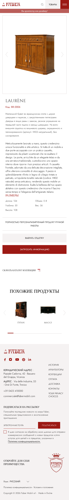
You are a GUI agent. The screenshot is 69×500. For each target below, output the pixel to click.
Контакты (53, 388)
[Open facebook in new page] (5, 360)
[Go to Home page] (11, 4)
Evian (21, 322)
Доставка (54, 384)
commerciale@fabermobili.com (19, 396)
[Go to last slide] (6, 54)
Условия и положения (43, 487)
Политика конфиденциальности (18, 487)
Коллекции (55, 374)
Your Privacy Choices (55, 395)
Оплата (52, 379)
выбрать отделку (34, 238)
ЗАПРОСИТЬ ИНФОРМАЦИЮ (34, 249)
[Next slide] (62, 54)
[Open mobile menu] (64, 4)
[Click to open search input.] (42, 4)
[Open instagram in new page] (10, 360)
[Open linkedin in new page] (30, 360)
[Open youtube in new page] (17, 360)
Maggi (48, 322)
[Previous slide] (5, 312)
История (53, 365)
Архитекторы (56, 369)
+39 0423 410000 (13, 391)
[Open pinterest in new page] (24, 360)
